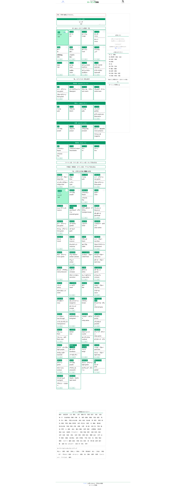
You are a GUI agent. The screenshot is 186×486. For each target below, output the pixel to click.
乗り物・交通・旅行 (96, 441)
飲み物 (88, 420)
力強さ (98, 451)
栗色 (103, 451)
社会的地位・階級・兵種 (70, 417)
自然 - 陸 (93, 426)
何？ (60, 454)
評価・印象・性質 (85, 432)
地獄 (68, 451)
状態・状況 (85, 435)
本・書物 (93, 423)
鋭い (93, 451)
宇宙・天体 (88, 438)
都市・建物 (85, 417)
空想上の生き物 (73, 420)
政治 (73, 429)
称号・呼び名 (81, 423)
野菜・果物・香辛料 (70, 423)
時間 (87, 423)
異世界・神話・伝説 (116, 57)
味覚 (68, 435)
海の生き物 (62, 426)
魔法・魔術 (79, 429)
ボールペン (76, 454)
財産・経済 (90, 414)
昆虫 (72, 435)
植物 (66, 438)
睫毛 (70, 457)
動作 (60, 414)
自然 (96, 414)
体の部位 (72, 438)
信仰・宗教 (78, 435)
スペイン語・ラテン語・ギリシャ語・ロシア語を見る (81, 162)
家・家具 (94, 420)
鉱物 (79, 426)
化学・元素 (62, 435)
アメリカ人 (64, 457)
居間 (63, 451)
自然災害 (65, 414)
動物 (90, 417)
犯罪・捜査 (87, 429)
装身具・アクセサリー (73, 432)
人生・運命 (73, 414)
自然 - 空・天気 (79, 444)
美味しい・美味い (75, 451)
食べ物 (88, 426)
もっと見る (60, 59)
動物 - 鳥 (83, 414)
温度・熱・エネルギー (68, 444)
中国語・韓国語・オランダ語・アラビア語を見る (81, 167)
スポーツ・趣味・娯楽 (69, 441)
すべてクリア (118, 44)
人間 (78, 414)
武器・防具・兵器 (96, 432)
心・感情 (67, 429)
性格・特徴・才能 (71, 426)
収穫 (96, 454)
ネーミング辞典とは (114, 85)
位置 (83, 426)
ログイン (63, 2)
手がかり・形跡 (67, 454)
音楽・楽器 (96, 417)
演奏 (88, 454)
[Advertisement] (93, 8)
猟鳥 (81, 454)
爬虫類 (99, 423)
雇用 (92, 454)
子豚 (83, 451)
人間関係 (93, 429)
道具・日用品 (79, 438)
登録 (63, 1)
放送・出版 (82, 420)
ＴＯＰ (85, 483)
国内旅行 (88, 451)
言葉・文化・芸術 (81, 441)
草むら (59, 451)
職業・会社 (93, 435)
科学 (86, 444)
